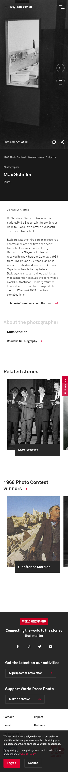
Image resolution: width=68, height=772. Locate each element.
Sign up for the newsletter (25, 673)
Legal (7, 725)
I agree (11, 763)
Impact (38, 717)
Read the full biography (22, 341)
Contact (8, 717)
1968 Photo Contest (21, 7)
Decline (33, 763)
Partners (39, 725)
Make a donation (19, 699)
